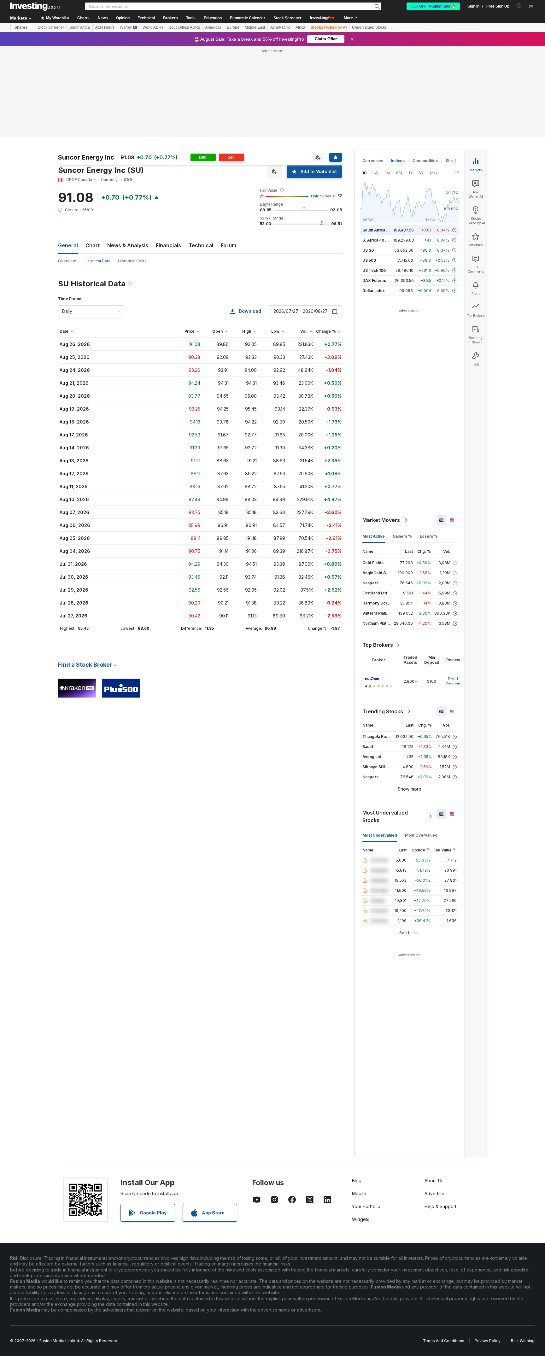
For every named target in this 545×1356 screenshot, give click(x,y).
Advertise (434, 1193)
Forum (228, 245)
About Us (434, 1180)
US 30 (368, 250)
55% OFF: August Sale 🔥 (433, 6)
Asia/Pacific (280, 27)
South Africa (79, 27)
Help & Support (440, 1206)
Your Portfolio (366, 1206)
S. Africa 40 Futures (380, 240)
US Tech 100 (374, 270)
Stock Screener (287, 18)
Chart (92, 245)
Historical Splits (132, 261)
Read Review (453, 681)
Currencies (372, 160)
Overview (67, 261)
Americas (213, 27)
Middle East (255, 27)
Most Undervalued (379, 835)
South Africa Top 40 (381, 230)
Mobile (359, 1193)
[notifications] (519, 6)
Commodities (425, 160)
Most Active (373, 536)
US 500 (369, 260)
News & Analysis (127, 245)
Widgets (360, 1219)
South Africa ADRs (184, 27)
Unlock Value (323, 196)
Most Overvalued (421, 835)
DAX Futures (374, 280)
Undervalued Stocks (369, 27)
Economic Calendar (247, 18)
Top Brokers (377, 645)
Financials (168, 245)
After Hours (104, 27)
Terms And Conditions (443, 1340)
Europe (233, 27)
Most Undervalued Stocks (385, 816)
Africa (300, 27)
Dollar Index (373, 290)
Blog (356, 1180)
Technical (201, 245)
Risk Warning (523, 1340)
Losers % (429, 536)
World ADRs (153, 27)
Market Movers (381, 520)
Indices (398, 160)
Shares (21, 27)
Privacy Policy (488, 1340)
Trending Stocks (382, 711)
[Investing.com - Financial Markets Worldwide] (35, 6)
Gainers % (402, 536)
